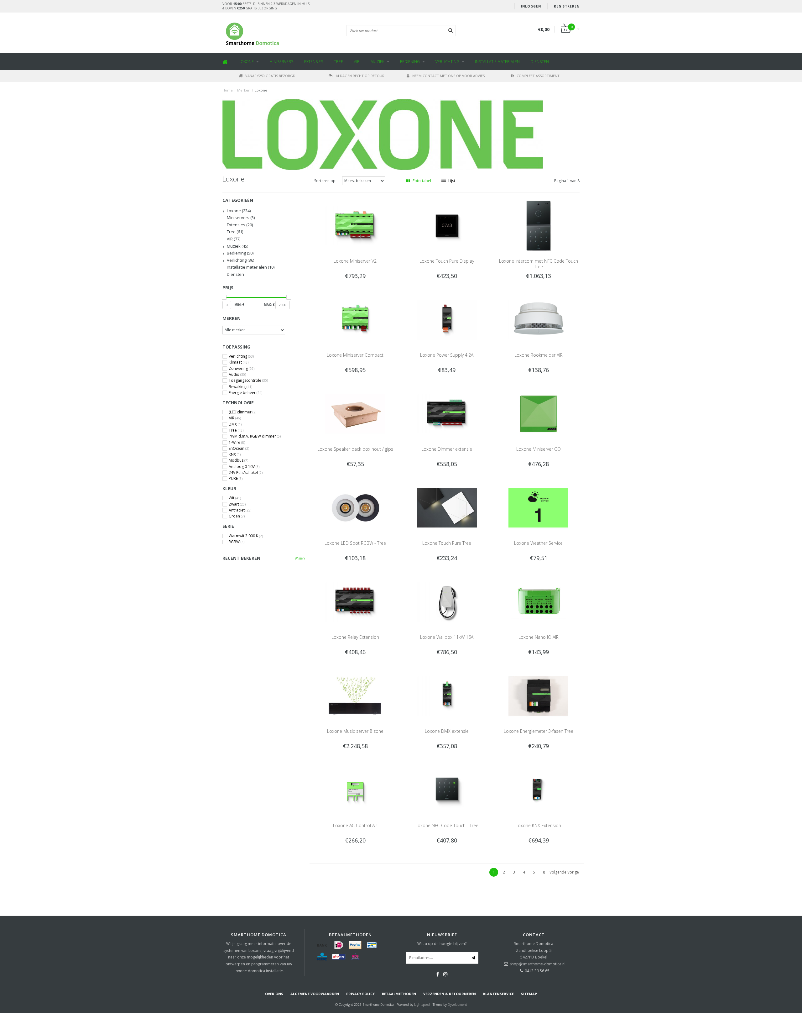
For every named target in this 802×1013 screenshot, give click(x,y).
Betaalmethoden (399, 993)
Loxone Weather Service (538, 543)
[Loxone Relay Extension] (355, 601)
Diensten (540, 61)
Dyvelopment (457, 1004)
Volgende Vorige (564, 872)
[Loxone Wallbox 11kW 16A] (447, 601)
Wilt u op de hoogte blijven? (441, 943)
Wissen (300, 558)
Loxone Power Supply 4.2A (446, 355)
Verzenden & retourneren (449, 993)
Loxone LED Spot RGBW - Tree (355, 543)
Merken (243, 90)
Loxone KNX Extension (538, 825)
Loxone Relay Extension (355, 637)
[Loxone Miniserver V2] (355, 225)
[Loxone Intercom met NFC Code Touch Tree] (538, 225)
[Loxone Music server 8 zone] (355, 695)
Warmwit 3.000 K (246, 536)
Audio (237, 374)
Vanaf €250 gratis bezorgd (270, 75)
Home (227, 90)
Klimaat (238, 362)
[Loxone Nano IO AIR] (538, 601)
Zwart (237, 504)
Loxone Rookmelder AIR (538, 355)
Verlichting (447, 61)
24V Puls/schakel (246, 472)
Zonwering (241, 368)
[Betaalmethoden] (322, 945)
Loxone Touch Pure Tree (446, 543)
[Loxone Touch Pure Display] (447, 225)
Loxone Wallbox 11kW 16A (446, 637)
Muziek (377, 61)
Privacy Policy (360, 993)
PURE (235, 478)
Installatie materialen (497, 61)
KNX (235, 454)
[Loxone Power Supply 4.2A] (447, 319)
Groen (237, 516)
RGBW (236, 542)
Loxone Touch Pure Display (446, 261)
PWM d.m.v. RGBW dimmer (255, 436)
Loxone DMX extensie (447, 731)
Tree (338, 61)
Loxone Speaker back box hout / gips (355, 449)
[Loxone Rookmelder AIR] (538, 319)
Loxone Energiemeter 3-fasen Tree (538, 731)
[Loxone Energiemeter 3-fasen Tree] (538, 695)
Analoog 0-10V (244, 467)
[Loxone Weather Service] (538, 507)
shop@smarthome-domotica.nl (537, 964)
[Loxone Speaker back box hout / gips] (355, 413)
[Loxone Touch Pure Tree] (447, 507)
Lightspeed (422, 1004)
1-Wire (237, 442)
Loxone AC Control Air (355, 825)
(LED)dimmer (242, 412)
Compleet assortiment (538, 75)
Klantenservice (498, 993)
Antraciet (240, 510)
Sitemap (529, 993)
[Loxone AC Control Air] (355, 789)
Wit (235, 498)
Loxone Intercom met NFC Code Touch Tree (538, 264)
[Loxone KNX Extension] (538, 789)
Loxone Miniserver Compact (355, 355)
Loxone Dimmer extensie (446, 449)
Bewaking (240, 387)
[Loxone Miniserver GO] (538, 413)
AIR (357, 61)
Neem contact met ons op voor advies (448, 75)
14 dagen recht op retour (359, 75)
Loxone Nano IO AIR (538, 637)
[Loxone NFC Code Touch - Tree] (447, 789)
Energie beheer (245, 393)
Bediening (410, 61)
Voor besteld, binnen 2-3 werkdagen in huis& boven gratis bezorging (266, 6)
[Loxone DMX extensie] (447, 695)
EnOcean (239, 448)
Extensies (313, 61)
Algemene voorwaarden (314, 993)
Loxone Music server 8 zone (355, 731)
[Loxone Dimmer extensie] (447, 413)
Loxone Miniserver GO (538, 449)
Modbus (238, 460)
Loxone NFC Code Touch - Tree (446, 825)
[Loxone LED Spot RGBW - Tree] (355, 507)
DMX (235, 424)
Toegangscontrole (248, 380)
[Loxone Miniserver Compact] (355, 319)
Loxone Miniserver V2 (355, 261)
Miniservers (281, 61)
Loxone (246, 61)
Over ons (274, 993)
